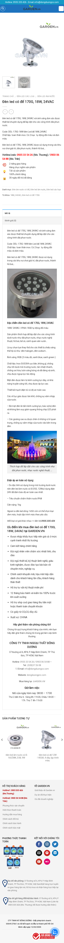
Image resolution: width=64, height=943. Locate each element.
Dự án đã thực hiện (43, 795)
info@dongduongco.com (46, 2)
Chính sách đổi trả (10, 819)
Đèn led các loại (25, 96)
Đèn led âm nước (46, 96)
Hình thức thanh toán (12, 810)
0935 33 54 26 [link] (25, 154)
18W (12, 195)
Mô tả (7, 213)
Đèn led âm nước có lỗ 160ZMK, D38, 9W (16, 756)
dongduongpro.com (36, 675)
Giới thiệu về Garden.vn (45, 790)
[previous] (7, 46)
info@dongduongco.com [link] (37, 669)
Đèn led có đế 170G (31, 195)
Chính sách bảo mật (11, 828)
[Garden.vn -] (32, 8)
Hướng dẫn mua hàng (12, 814)
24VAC (18, 195)
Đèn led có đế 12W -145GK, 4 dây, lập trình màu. (48, 758)
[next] (56, 46)
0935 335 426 (19, 2)
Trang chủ (8, 96)
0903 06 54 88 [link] (43, 662)
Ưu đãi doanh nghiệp (44, 799)
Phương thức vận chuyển (13, 806)
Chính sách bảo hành (12, 823)
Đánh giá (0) (10, 220)
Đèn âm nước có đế (21, 189)
